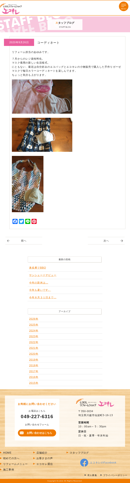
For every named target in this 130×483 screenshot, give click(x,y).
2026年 (33, 319)
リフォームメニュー (15, 464)
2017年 (33, 371)
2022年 (33, 342)
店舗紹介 (41, 452)
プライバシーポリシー (115, 475)
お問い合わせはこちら (39, 433)
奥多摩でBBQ (37, 267)
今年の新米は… (38, 282)
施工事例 (8, 469)
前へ (23, 240)
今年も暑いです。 (40, 290)
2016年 (33, 377)
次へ (106, 240)
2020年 (33, 354)
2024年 (33, 330)
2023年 (33, 336)
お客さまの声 (44, 458)
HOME (7, 452)
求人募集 (92, 475)
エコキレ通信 (44, 464)
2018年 (33, 365)
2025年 (33, 324)
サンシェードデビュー (42, 275)
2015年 (33, 383)
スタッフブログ (79, 452)
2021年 (33, 348)
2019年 (33, 359)
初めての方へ (11, 458)
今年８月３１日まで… (42, 297)
